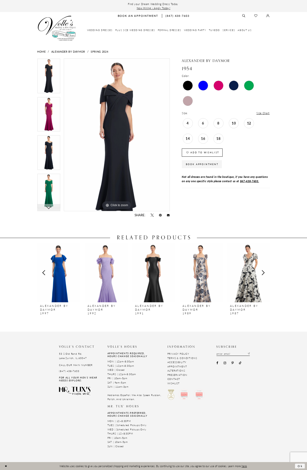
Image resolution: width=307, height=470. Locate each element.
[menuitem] (100, 30)
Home (41, 51)
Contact (173, 379)
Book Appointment (202, 164)
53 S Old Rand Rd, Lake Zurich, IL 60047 (73, 355)
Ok (300, 466)
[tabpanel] (48, 77)
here (244, 466)
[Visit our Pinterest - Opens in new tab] (232, 363)
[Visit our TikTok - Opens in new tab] (240, 363)
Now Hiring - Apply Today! (153, 8)
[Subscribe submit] (248, 354)
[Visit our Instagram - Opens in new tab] (224, 363)
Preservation (177, 375)
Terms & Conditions (182, 358)
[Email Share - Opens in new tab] (168, 215)
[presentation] (58, 272)
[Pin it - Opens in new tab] (160, 215)
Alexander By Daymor (68, 51)
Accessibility (177, 362)
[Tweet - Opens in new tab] (152, 215)
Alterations (176, 370)
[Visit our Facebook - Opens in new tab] (217, 363)
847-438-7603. (249, 181)
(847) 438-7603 (69, 371)
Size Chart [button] (263, 113)
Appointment (177, 366)
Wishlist (173, 383)
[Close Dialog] (6, 466)
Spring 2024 (99, 51)
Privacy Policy (178, 353)
